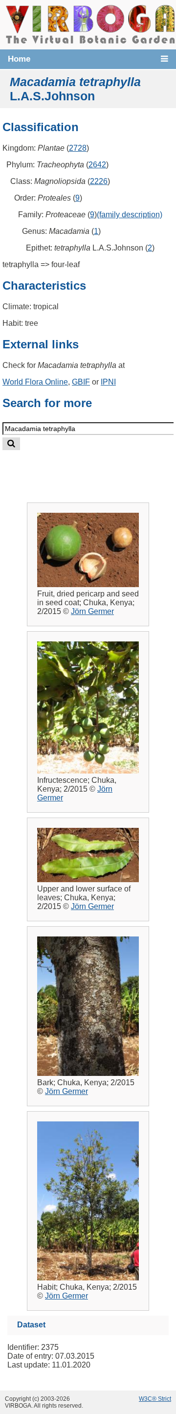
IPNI (108, 382)
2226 (99, 181)
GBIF (81, 382)
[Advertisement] (97, 468)
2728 (78, 148)
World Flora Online (35, 382)
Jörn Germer (92, 611)
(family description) (129, 214)
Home (19, 59)
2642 (97, 164)
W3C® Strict (155, 1398)
